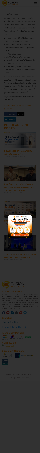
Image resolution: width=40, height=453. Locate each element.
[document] (20, 226)
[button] (28, 218)
